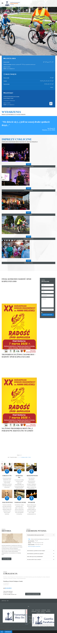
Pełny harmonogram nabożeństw (34, 546)
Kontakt (43, 611)
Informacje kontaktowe (32, 594)
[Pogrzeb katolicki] (31, 493)
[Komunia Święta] (19, 467)
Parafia (48, 610)
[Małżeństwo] (7, 493)
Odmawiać (8, 631)
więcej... (51, 87)
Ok (2, 631)
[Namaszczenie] (19, 493)
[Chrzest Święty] (7, 467)
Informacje (43, 610)
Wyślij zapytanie (47, 314)
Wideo (39, 611)
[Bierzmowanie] (31, 467)
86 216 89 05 (7, 67)
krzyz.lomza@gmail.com (11, 68)
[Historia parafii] (12, 538)
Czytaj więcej (6, 558)
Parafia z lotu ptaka (41, 613)
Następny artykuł (24, 457)
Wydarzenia (34, 611)
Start (33, 610)
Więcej (28, 164)
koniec (29, 457)
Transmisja (48, 611)
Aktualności (37, 610)
